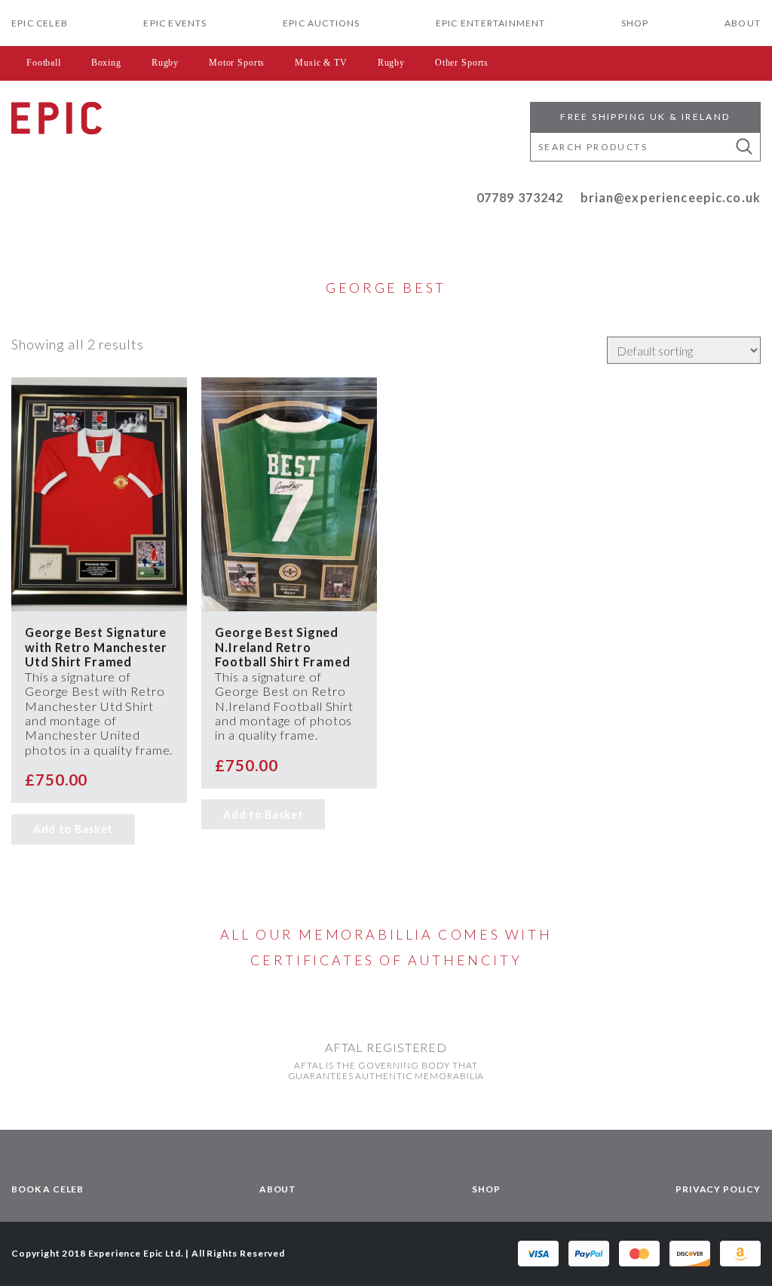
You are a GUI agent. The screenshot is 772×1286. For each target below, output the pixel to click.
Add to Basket (73, 829)
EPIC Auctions (321, 23)
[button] (744, 147)
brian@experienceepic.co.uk (671, 197)
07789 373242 (520, 197)
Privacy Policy (718, 1189)
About (743, 23)
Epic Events (175, 23)
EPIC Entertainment (491, 23)
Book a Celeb (47, 1189)
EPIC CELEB (39, 23)
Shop (635, 23)
